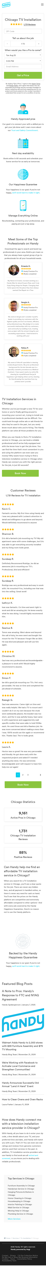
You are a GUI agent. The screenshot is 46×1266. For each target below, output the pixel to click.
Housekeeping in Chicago (19, 1201)
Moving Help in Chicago (18, 1210)
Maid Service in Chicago (18, 1207)
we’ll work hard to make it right (25, 192)
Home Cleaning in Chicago (19, 1198)
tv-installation (26, 1238)
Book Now (20, 473)
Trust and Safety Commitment (24, 130)
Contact (5, 1255)
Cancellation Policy (24, 1259)
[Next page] (40, 774)
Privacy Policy (13, 85)
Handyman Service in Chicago (21, 1189)
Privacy (13, 1255)
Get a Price (23, 75)
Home (8, 1238)
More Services (14, 1219)
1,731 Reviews (30, 24)
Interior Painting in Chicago (20, 1204)
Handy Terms (36, 84)
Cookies (5, 1259)
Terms (12, 1259)
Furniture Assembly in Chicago (21, 1185)
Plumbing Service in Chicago (20, 1214)
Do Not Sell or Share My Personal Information (20, 1257)
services (16, 1238)
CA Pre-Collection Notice (28, 1255)
